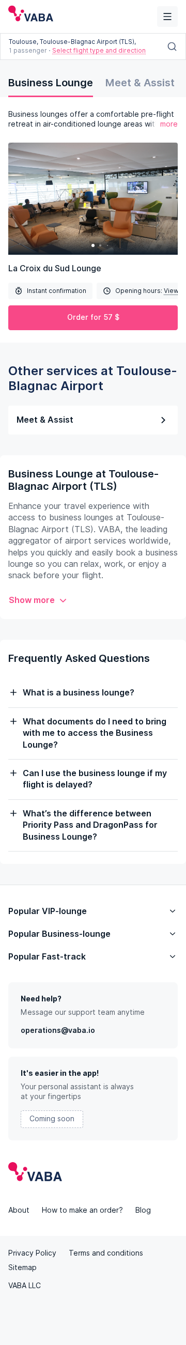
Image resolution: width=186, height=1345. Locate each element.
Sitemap (22, 1267)
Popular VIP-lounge (47, 911)
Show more (32, 600)
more (169, 124)
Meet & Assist (140, 82)
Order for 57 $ (93, 317)
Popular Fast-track (47, 957)
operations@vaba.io (58, 1030)
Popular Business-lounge (59, 934)
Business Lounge (50, 82)
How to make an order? (82, 1210)
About (18, 1210)
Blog (143, 1210)
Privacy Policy (32, 1253)
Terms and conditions (106, 1253)
